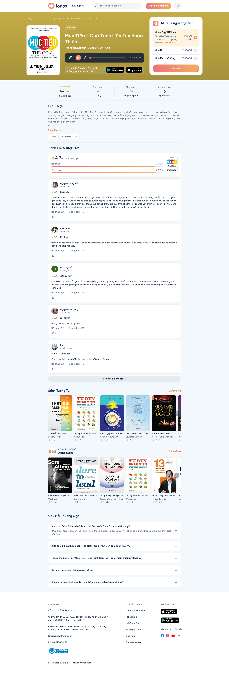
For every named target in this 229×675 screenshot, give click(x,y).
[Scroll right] (176, 413)
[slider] (107, 57)
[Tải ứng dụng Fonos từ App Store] (169, 611)
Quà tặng (130, 636)
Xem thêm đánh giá (113, 379)
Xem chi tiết (169, 43)
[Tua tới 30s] (85, 57)
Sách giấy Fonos (134, 630)
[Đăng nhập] (177, 6)
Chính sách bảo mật (81, 663)
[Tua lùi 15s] (70, 57)
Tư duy (52, 18)
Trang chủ (31, 18)
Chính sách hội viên (135, 610)
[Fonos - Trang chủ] (57, 6)
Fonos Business (133, 642)
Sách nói (42, 18)
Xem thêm (53, 130)
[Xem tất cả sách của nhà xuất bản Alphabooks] (52, 451)
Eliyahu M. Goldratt (86, 47)
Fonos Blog (131, 617)
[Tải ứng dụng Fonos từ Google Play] (170, 620)
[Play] (78, 57)
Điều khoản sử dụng (58, 663)
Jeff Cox (105, 47)
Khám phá (78, 6)
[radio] (176, 37)
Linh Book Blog (133, 623)
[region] (114, 91)
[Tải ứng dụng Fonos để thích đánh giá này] (53, 297)
